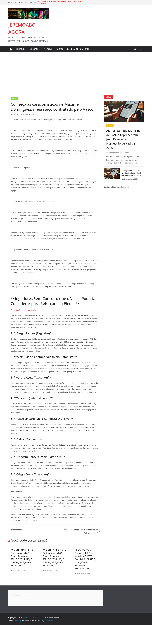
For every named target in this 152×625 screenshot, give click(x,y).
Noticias (48, 49)
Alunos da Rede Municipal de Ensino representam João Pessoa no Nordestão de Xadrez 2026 (123, 139)
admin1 (33, 114)
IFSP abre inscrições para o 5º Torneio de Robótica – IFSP (79, 531)
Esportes (33, 49)
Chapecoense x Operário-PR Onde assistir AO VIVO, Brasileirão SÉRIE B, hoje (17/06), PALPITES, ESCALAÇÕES (85, 559)
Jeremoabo (21, 49)
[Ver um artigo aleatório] (141, 49)
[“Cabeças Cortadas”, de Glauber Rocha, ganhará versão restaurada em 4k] (112, 175)
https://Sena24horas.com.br (25, 310)
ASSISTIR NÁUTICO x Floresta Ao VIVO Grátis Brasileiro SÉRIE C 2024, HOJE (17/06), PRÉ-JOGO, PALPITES (22, 557)
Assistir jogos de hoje (29, 595)
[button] (39, 49)
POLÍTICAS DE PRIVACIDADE (78, 49)
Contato (59, 49)
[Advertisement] (76, 69)
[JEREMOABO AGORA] (11, 49)
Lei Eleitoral (16, 529)
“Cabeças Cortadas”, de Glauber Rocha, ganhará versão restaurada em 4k (131, 173)
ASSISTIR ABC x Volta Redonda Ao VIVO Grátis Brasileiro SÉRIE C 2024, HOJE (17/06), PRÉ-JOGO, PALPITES (54, 557)
